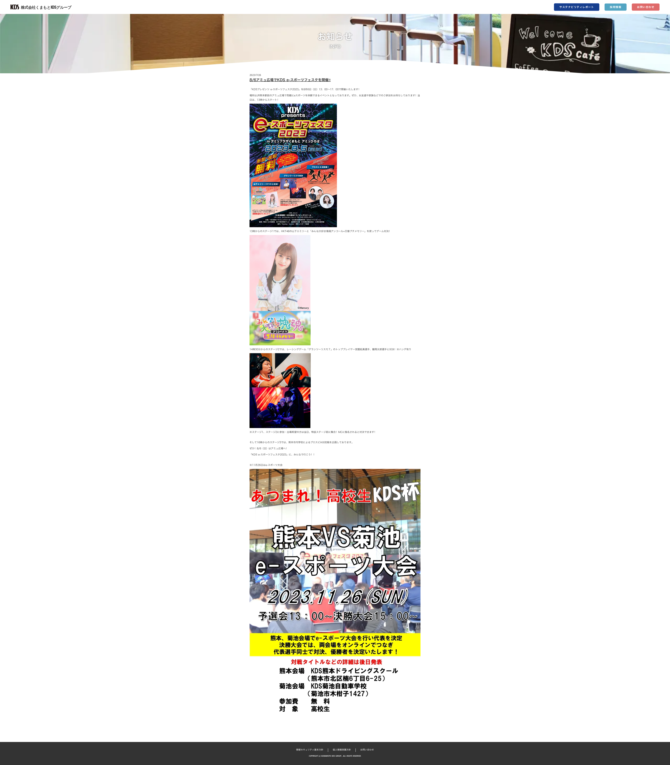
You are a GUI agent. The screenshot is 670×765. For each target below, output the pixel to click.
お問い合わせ (645, 7)
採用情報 (615, 7)
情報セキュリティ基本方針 (309, 749)
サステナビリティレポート (576, 7)
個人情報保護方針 (342, 749)
